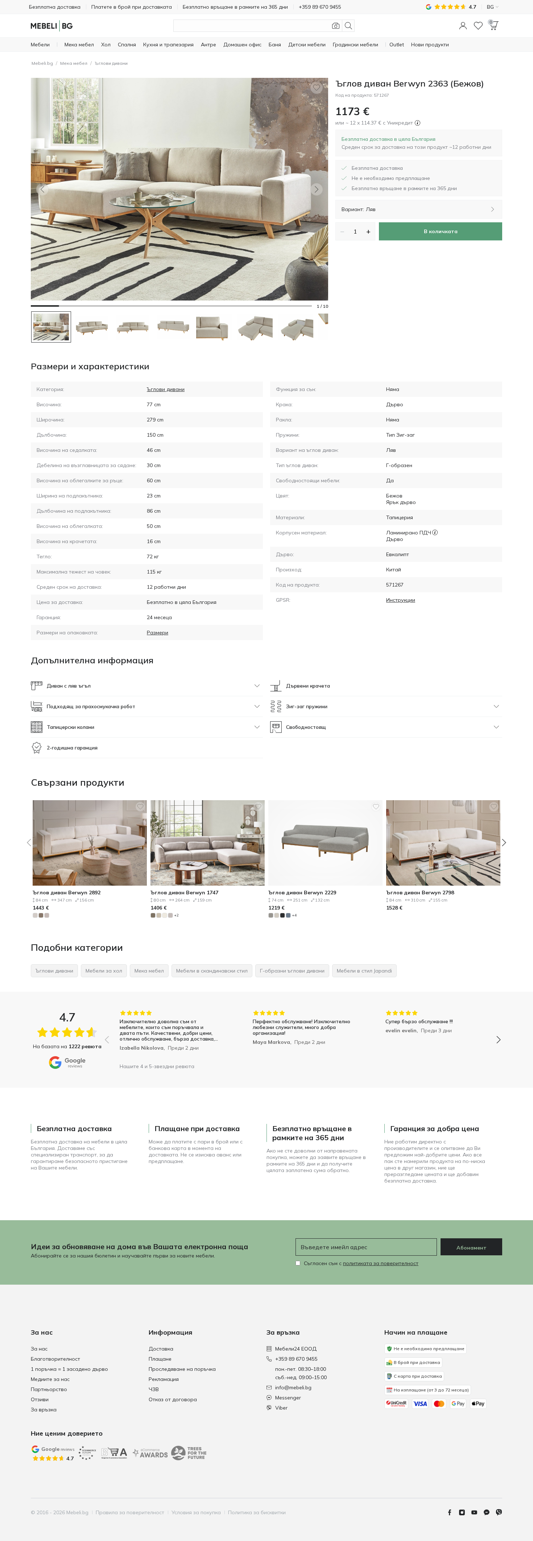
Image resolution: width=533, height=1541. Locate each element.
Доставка (161, 1348)
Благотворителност (55, 1359)
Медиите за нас (50, 1379)
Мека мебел (73, 63)
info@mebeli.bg (293, 1387)
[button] (463, 25)
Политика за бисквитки (257, 1512)
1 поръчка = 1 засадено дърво (69, 1369)
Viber (281, 1407)
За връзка (44, 1409)
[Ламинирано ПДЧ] (435, 532)
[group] (169, 1034)
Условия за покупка (196, 1512)
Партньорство (49, 1389)
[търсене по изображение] (336, 26)
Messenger (288, 1397)
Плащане (160, 1359)
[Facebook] (452, 1512)
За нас (39, 1348)
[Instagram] (465, 1512)
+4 (294, 915)
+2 (176, 915)
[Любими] (478, 26)
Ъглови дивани (111, 63)
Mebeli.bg (42, 63)
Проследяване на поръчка (182, 1369)
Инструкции (400, 600)
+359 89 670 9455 (296, 1359)
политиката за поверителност (380, 1263)
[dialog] (416, 143)
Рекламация (164, 1379)
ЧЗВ (154, 1389)
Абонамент (471, 1247)
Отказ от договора (173, 1399)
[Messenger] (489, 1512)
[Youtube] (477, 1512)
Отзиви (40, 1399)
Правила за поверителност (130, 1512)
